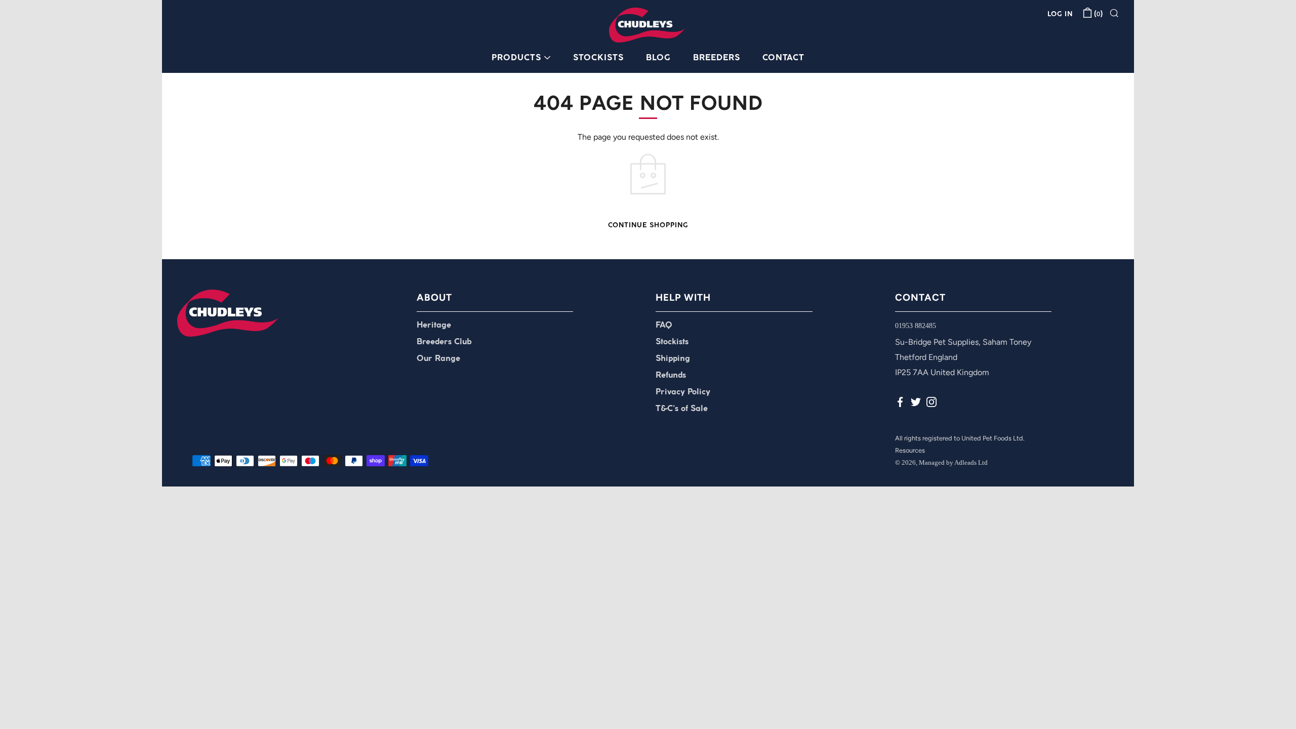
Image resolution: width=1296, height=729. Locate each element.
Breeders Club (444, 342)
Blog (658, 58)
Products (516, 58)
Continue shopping (648, 225)
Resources (910, 450)
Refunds (671, 375)
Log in (1060, 14)
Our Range (438, 358)
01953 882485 (915, 326)
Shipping (673, 358)
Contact (783, 58)
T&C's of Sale (682, 409)
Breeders (716, 58)
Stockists (598, 58)
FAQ (664, 325)
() (1098, 14)
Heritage (434, 325)
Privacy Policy (683, 392)
